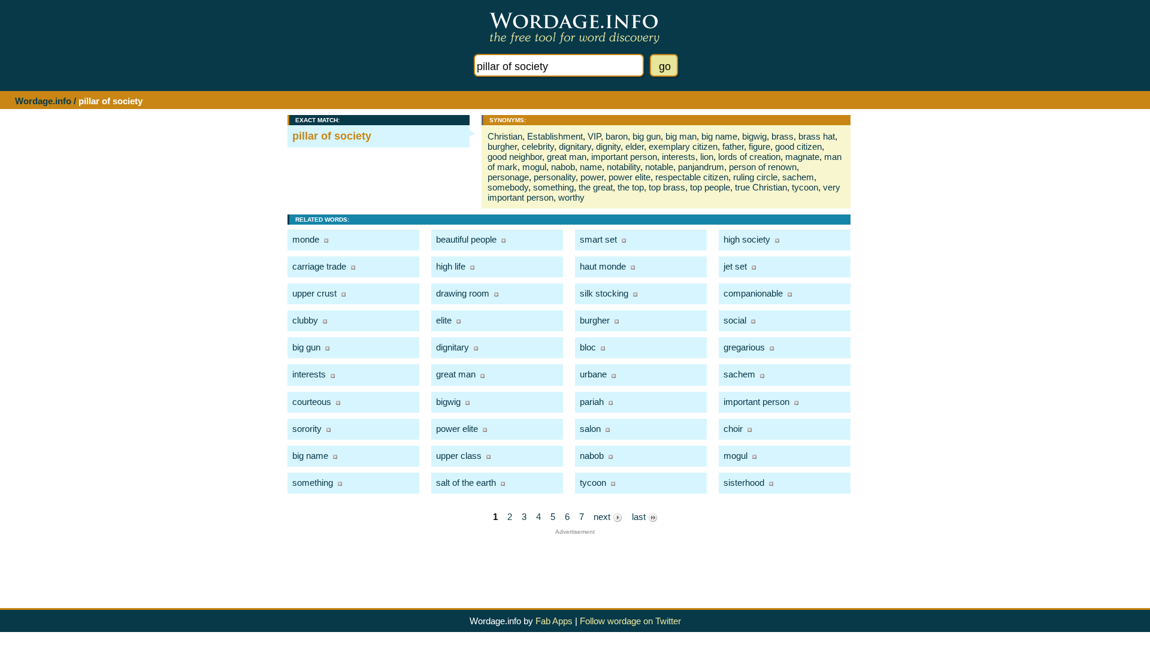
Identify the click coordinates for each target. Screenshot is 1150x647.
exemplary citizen (683, 146)
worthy (571, 197)
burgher (502, 146)
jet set (735, 266)
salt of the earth (466, 482)
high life (450, 266)
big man (681, 136)
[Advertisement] (575, 562)
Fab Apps (554, 621)
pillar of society (331, 136)
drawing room (462, 293)
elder (634, 146)
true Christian (761, 187)
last (640, 517)
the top (631, 187)
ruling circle (755, 177)
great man (566, 157)
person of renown (763, 167)
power (592, 177)
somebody (508, 187)
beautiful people (466, 239)
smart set (598, 239)
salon (590, 429)
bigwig (754, 136)
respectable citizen (691, 177)
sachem (798, 177)
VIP (594, 136)
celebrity (538, 146)
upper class (459, 456)
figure (759, 146)
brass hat (816, 136)
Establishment (555, 136)
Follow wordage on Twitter (630, 621)
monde (305, 239)
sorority (307, 429)
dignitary (575, 146)
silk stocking (604, 293)
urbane (593, 374)
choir (733, 429)
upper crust (314, 293)
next (603, 517)
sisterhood (744, 482)
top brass (667, 187)
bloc (588, 347)
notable (659, 167)
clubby (305, 320)
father (733, 146)
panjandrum (701, 167)
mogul (534, 167)
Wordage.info (43, 101)
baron (617, 136)
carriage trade (319, 266)
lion (706, 157)
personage (508, 177)
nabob (563, 167)
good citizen (798, 146)
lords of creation (749, 157)
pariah (592, 402)
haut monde (603, 266)
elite (444, 320)
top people (710, 187)
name (591, 167)
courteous (311, 402)
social (735, 320)
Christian (505, 136)
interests (678, 157)
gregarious (744, 347)
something (553, 187)
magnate (802, 157)
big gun (646, 136)
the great (596, 187)
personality (555, 177)
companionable (753, 293)
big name (719, 136)
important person (624, 157)
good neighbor (515, 157)
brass (782, 136)
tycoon (805, 187)
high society (747, 239)
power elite (629, 177)
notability (623, 167)
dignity (608, 146)
